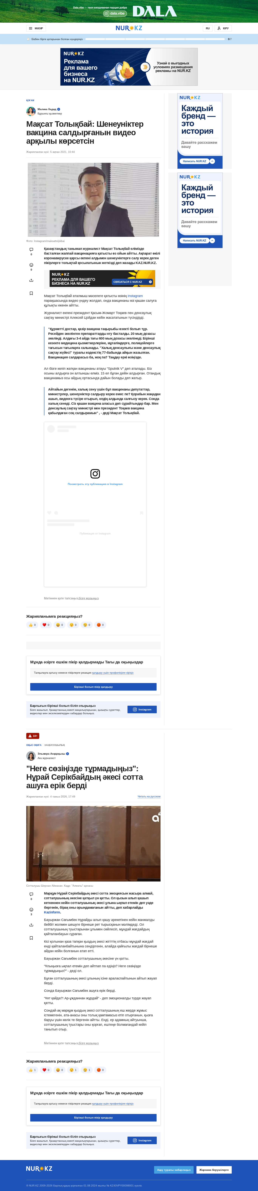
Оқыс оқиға (34, 745)
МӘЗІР (39, 28)
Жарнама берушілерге (214, 1169)
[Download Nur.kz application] (129, 11)
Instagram (135, 296)
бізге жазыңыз (89, 598)
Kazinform (52, 912)
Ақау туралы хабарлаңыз (174, 1169)
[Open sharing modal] (31, 280)
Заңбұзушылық (54, 745)
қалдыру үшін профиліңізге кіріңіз (112, 672)
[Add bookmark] (31, 293)
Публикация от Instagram (95, 533)
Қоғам (30, 100)
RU (208, 28)
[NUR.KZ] (129, 28)
